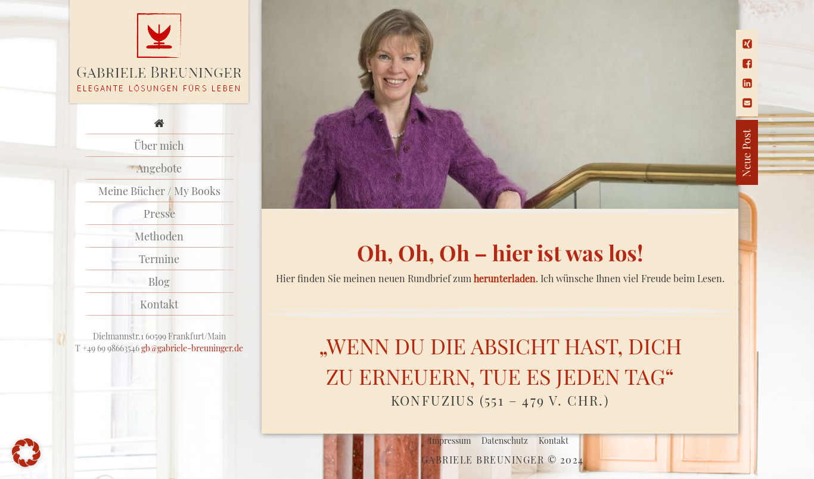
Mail (747, 103)
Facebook (747, 63)
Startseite (159, 123)
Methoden (159, 236)
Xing (747, 44)
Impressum (450, 440)
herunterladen (505, 278)
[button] (26, 453)
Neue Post (705, 152)
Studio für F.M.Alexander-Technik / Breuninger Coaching (159, 52)
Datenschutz (504, 440)
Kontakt (159, 304)
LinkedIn (747, 83)
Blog (159, 281)
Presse (159, 213)
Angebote (159, 168)
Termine (159, 259)
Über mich (159, 145)
